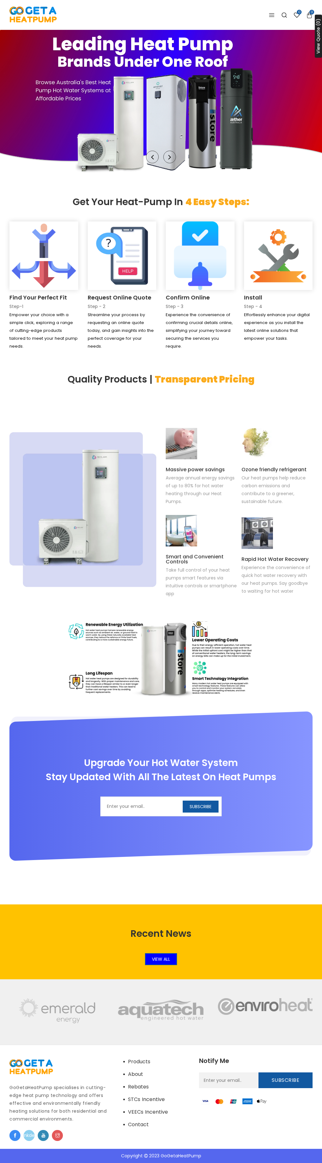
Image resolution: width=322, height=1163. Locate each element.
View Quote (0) (318, 36)
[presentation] (152, 157)
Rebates (138, 1086)
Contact (138, 1124)
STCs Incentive (146, 1099)
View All (161, 959)
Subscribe (201, 806)
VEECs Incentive (148, 1111)
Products (139, 1061)
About (135, 1074)
